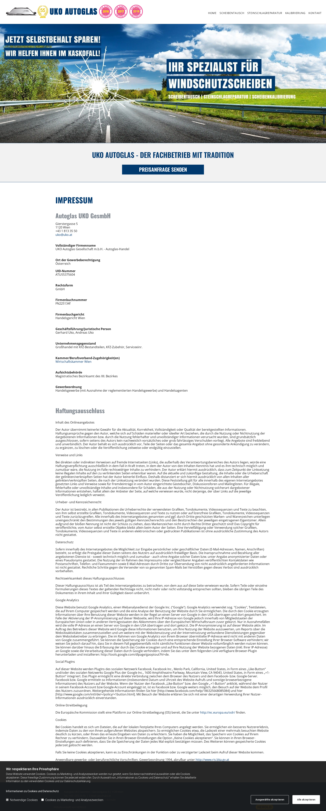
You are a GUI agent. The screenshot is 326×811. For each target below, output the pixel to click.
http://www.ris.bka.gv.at (212, 760)
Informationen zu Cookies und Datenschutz (32, 791)
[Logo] (83, 13)
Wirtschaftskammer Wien (73, 362)
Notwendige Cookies (24, 800)
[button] (163, 169)
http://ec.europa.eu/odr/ (217, 712)
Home (212, 13)
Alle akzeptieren (306, 799)
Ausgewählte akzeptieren (269, 799)
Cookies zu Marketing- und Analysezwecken (74, 800)
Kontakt (315, 13)
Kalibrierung (295, 13)
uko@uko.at (63, 235)
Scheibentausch (232, 13)
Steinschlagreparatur (264, 13)
